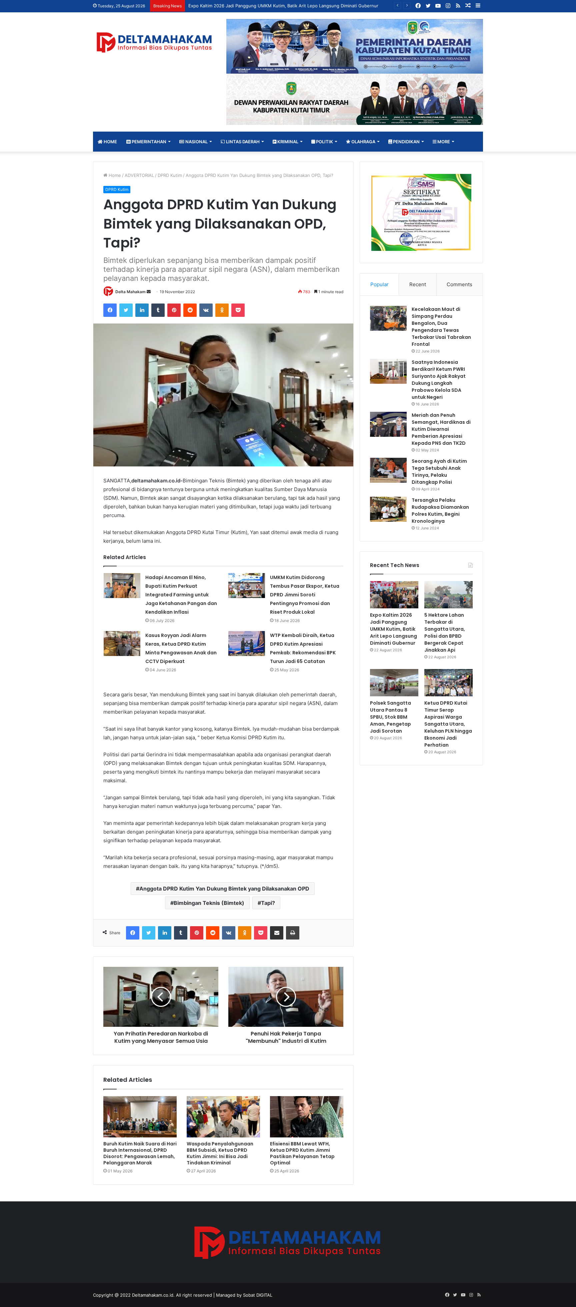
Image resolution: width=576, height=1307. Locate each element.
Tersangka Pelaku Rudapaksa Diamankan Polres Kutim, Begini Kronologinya (440, 510)
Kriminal (287, 141)
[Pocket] (238, 310)
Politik (324, 141)
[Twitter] (126, 310)
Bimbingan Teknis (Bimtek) (209, 903)
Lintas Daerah (242, 141)
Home (110, 141)
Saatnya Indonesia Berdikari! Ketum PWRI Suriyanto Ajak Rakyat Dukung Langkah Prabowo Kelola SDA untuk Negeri (439, 379)
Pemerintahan (148, 141)
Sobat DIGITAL (257, 1295)
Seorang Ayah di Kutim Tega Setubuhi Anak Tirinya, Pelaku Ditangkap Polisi (439, 471)
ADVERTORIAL (139, 175)
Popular (379, 284)
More (443, 141)
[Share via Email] (276, 933)
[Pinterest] (174, 310)
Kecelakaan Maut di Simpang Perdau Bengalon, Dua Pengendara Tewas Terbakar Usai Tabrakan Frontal (441, 326)
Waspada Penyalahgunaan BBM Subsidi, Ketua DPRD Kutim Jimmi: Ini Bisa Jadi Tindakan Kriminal (220, 1153)
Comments (459, 284)
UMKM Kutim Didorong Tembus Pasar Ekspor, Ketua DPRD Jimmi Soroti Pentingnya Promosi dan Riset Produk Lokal (304, 594)
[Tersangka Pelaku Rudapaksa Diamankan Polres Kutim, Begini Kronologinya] (388, 509)
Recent (417, 284)
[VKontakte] (206, 310)
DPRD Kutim (170, 175)
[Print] (292, 933)
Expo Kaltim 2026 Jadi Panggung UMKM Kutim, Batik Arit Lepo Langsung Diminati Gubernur (283, 5)
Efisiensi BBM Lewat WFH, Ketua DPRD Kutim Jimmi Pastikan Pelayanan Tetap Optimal (302, 1153)
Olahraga (362, 141)
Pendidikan (406, 141)
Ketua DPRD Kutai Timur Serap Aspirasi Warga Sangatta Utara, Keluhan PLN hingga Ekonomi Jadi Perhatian (448, 724)
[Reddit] (190, 310)
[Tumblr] (158, 310)
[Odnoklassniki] (222, 310)
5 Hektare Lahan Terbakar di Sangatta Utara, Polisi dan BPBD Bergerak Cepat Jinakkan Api (444, 632)
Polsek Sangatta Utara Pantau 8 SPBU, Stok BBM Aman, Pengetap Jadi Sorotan (390, 717)
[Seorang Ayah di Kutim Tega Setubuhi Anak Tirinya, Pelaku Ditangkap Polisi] (388, 470)
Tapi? (268, 903)
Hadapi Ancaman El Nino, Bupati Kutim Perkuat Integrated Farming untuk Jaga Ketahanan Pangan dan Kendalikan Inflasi (181, 594)
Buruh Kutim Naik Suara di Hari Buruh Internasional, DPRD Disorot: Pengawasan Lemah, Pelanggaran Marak (140, 1153)
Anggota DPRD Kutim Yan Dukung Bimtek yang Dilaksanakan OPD (224, 888)
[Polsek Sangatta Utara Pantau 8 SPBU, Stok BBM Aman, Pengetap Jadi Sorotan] (394, 682)
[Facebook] (110, 310)
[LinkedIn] (142, 310)
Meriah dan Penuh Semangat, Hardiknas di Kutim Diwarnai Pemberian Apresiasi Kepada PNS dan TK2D (441, 429)
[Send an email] (149, 291)
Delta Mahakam (130, 291)
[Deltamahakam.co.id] (154, 42)
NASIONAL (196, 141)
